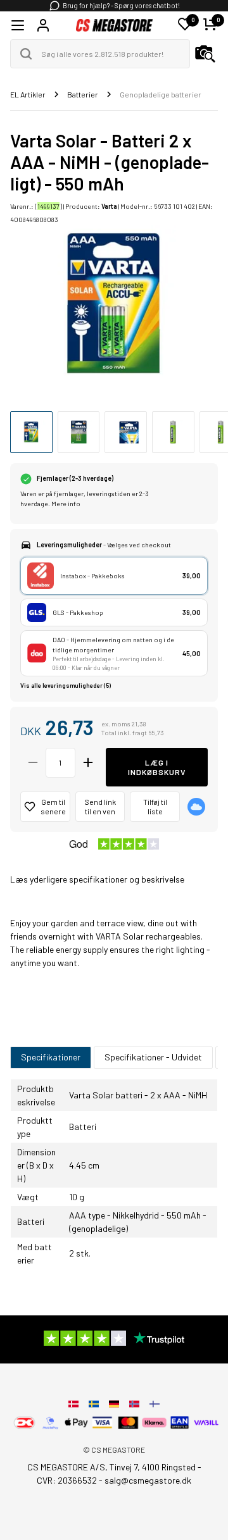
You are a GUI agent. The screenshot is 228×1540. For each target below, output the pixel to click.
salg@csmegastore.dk (147, 1480)
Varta (109, 206)
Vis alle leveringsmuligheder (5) (65, 685)
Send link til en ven (100, 806)
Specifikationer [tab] (50, 1057)
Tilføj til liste (155, 806)
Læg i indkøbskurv (157, 767)
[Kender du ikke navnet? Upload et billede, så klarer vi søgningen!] (205, 53)
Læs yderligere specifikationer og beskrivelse (97, 879)
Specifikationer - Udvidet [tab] (153, 1057)
